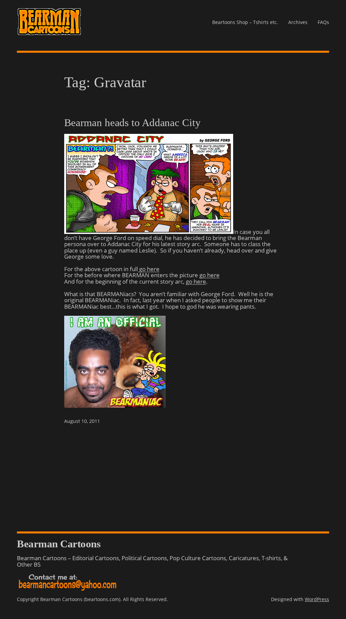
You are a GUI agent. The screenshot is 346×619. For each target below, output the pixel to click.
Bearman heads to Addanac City (132, 123)
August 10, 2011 (82, 421)
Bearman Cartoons (58, 544)
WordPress (317, 599)
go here (148, 269)
